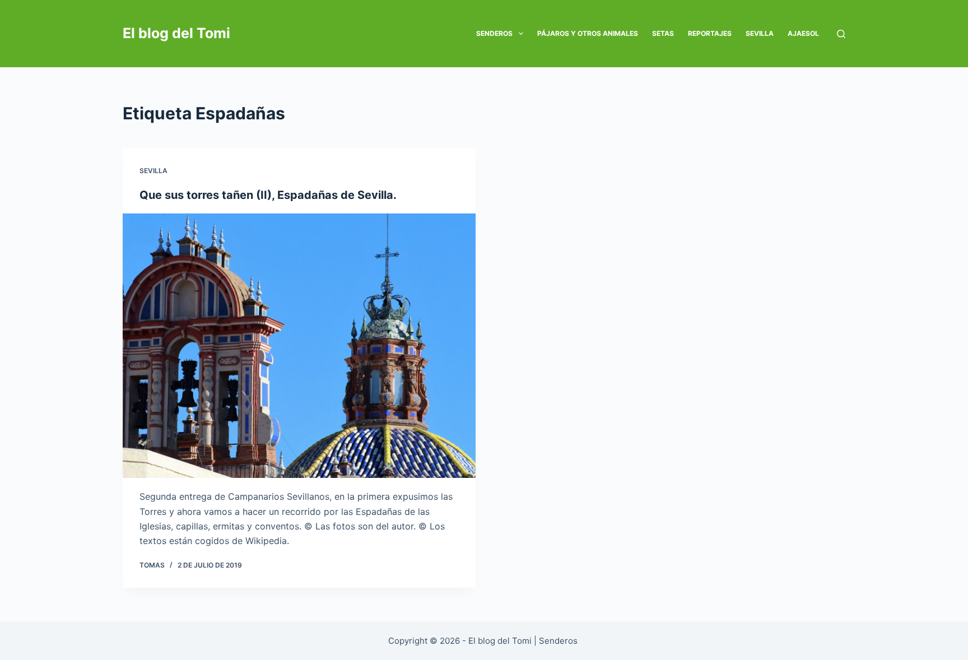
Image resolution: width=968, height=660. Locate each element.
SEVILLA (760, 33)
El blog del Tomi (176, 33)
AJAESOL (803, 33)
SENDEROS (494, 33)
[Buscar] (841, 34)
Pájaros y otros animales (587, 33)
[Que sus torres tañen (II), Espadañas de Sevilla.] (299, 345)
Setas (663, 33)
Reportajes (710, 33)
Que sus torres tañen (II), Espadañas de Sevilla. (268, 195)
